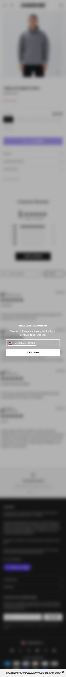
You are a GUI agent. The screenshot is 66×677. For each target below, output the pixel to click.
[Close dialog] (63, 672)
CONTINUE (33, 352)
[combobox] (22, 343)
